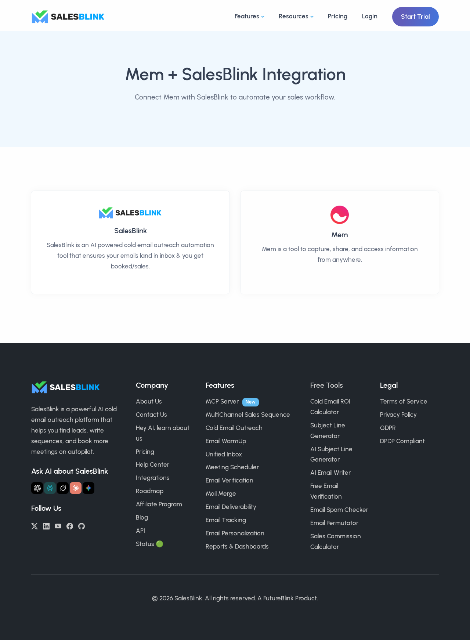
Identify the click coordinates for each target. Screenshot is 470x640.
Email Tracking (226, 520)
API (140, 530)
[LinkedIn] (46, 525)
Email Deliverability (231, 506)
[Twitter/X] (34, 525)
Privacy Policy (398, 414)
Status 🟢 (149, 543)
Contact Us (151, 414)
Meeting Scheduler (232, 467)
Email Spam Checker (339, 509)
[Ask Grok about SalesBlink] (63, 488)
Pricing (337, 16)
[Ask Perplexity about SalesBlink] (50, 488)
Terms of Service (403, 401)
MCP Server (222, 401)
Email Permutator (334, 523)
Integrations (153, 477)
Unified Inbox (224, 454)
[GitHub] (81, 525)
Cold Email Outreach (234, 427)
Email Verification (229, 480)
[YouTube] (58, 525)
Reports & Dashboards (237, 546)
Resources (293, 16)
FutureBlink (278, 598)
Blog (142, 517)
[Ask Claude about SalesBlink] (76, 488)
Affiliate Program (159, 504)
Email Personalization (235, 533)
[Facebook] (69, 525)
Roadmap (149, 491)
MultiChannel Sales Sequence (248, 414)
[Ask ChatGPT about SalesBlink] (37, 488)
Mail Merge (221, 493)
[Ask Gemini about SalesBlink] (88, 488)
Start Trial (415, 16)
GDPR (388, 427)
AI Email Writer (330, 472)
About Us (149, 401)
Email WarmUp (226, 441)
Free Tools (326, 385)
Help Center (152, 464)
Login (369, 16)
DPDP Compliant (402, 441)
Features (247, 16)
